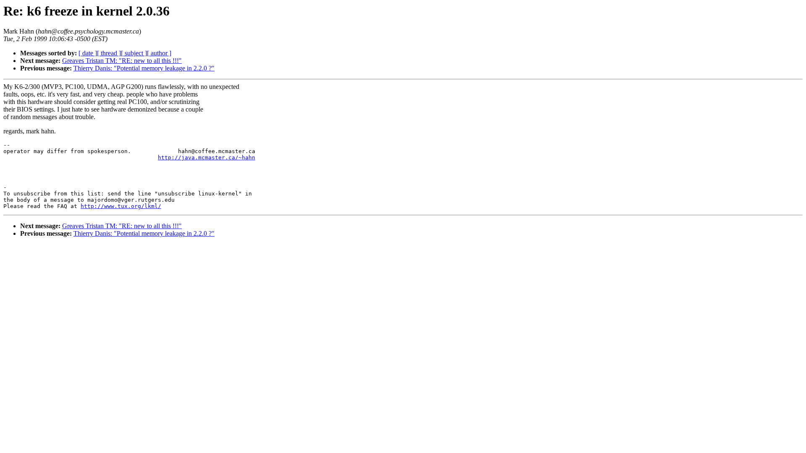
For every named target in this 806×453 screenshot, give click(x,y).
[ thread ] (109, 53)
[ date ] (88, 53)
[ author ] (159, 53)
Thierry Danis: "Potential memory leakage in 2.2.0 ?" (144, 68)
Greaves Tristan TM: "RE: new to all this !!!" (122, 60)
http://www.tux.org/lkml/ (121, 206)
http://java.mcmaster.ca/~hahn (206, 157)
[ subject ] (134, 53)
